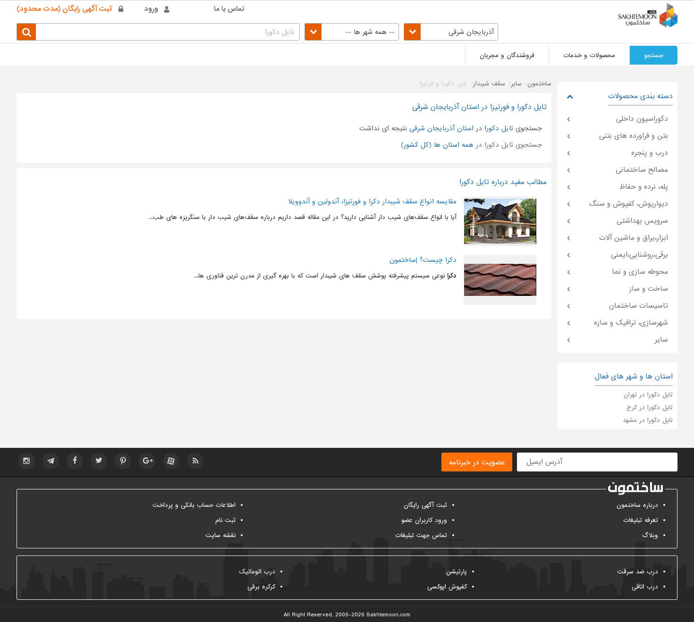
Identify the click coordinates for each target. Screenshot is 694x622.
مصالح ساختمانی (642, 170)
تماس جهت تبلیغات (421, 535)
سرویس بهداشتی (642, 221)
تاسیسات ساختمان (638, 305)
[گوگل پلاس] (147, 461)
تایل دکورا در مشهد (648, 420)
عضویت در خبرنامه (477, 462)
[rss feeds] (195, 461)
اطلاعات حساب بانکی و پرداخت (194, 505)
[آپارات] (171, 461)
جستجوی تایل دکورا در (471, 145)
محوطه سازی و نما (640, 271)
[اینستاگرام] (26, 461)
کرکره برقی (261, 586)
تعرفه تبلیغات (640, 520)
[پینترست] (123, 461)
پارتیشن (456, 571)
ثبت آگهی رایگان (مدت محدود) (64, 9)
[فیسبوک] (75, 461)
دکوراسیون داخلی (642, 119)
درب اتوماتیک (257, 571)
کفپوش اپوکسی (447, 586)
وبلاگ (650, 535)
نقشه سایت (220, 535)
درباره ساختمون (637, 505)
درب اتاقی (645, 586)
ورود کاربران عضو (424, 520)
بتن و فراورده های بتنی (633, 136)
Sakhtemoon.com (388, 615)
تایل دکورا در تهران (648, 394)
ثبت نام (225, 520)
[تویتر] (99, 461)
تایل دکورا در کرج (649, 407)
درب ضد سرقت (637, 571)
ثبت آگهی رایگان (425, 505)
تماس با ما (229, 9)
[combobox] (451, 32)
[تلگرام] (50, 461)
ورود (151, 9)
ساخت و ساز (648, 288)
